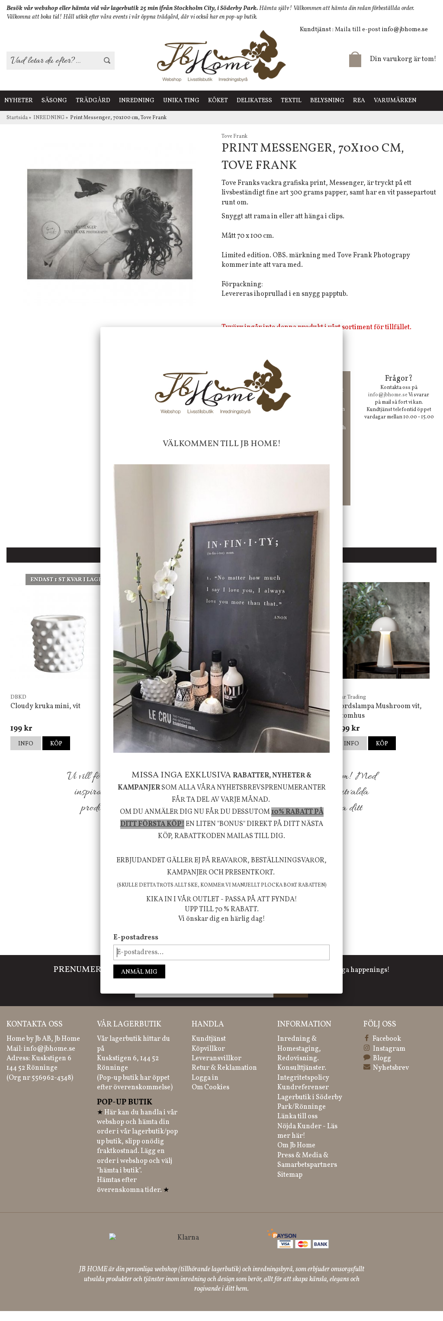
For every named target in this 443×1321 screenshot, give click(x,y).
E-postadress (135, 937)
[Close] (342, 327)
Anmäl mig (139, 972)
